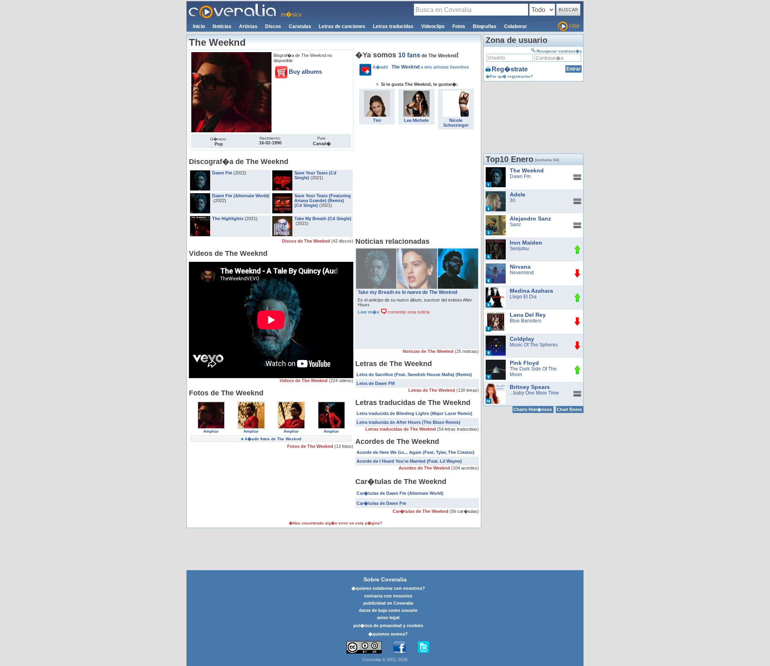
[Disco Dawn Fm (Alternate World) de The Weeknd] (200, 195)
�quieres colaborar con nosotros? (388, 588)
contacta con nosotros (388, 595)
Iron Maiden (526, 242)
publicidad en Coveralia (388, 603)
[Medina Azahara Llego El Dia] (496, 290)
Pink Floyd (524, 363)
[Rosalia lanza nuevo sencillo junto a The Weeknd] (417, 251)
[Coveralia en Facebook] (399, 647)
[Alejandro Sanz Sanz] (496, 218)
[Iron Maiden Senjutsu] (496, 242)
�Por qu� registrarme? (509, 76)
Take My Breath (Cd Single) (322, 218)
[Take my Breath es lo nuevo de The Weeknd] (458, 251)
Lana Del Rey (528, 315)
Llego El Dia (523, 297)
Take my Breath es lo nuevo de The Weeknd (407, 292)
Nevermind (522, 272)
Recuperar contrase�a (559, 51)
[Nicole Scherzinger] (456, 93)
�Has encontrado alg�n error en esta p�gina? (335, 523)
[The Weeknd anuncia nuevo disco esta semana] (376, 251)
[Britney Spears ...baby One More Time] (496, 386)
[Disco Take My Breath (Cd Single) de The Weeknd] (282, 218)
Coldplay (522, 339)
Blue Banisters (525, 321)
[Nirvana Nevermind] (496, 266)
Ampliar (211, 431)
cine (574, 25)
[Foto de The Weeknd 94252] (231, 55)
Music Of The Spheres (534, 345)
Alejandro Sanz (530, 218)
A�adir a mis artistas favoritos (421, 67)
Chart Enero (569, 409)
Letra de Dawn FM (376, 383)
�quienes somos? (388, 634)
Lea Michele (416, 120)
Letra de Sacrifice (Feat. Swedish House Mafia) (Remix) (414, 374)
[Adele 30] (496, 194)
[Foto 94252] (211, 404)
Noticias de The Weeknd (429, 351)
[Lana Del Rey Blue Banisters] (496, 314)
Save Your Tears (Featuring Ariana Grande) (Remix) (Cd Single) (322, 200)
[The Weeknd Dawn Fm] (496, 170)
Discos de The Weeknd (306, 241)
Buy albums (305, 71)
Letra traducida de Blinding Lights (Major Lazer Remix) (414, 413)
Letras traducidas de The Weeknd (401, 429)
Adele (517, 194)
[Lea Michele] (416, 93)
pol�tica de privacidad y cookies (388, 625)
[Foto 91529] (291, 404)
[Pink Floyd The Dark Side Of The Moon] (496, 362)
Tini (377, 120)
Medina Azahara (531, 290)
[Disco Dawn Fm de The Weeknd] (200, 172)
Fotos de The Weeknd (310, 446)
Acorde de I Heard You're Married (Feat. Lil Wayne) (409, 461)
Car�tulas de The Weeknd (421, 511)
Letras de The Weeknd (432, 390)
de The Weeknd (427, 56)
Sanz (515, 224)
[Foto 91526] (331, 404)
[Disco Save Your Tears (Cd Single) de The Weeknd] (282, 172)
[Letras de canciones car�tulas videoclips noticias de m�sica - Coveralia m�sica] (232, 6)
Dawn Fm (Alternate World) (241, 195)
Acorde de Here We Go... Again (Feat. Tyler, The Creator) (415, 452)
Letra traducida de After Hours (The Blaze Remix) (408, 422)
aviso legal (388, 617)
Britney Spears (530, 387)
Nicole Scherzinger (455, 123)
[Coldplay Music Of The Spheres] (496, 338)
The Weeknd (527, 170)
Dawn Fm (222, 172)
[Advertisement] (417, 185)
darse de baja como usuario (388, 610)
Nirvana (520, 266)
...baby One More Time (534, 393)
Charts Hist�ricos (532, 409)
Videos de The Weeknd (304, 380)
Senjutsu (519, 248)
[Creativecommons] (364, 647)
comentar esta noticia (408, 312)
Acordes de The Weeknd (425, 468)
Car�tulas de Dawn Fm (381, 503)
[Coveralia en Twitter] (423, 647)
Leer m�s (368, 312)
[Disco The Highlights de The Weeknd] (200, 218)
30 (512, 200)
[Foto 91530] (251, 404)
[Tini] (377, 93)
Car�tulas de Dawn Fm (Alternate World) (400, 493)
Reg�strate (510, 69)
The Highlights (227, 218)
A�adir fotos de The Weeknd (273, 439)
